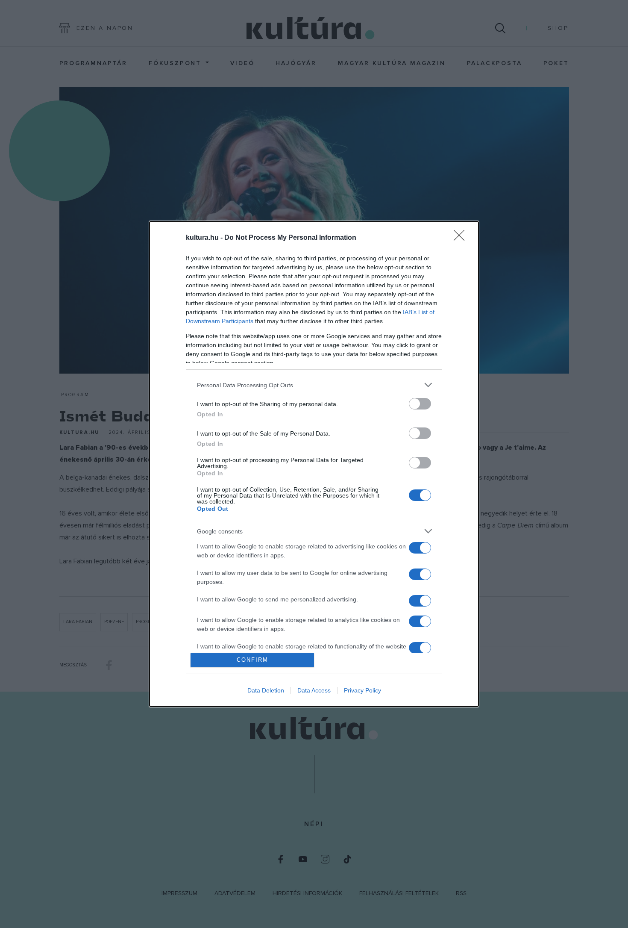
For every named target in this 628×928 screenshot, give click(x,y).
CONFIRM (252, 660)
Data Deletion (265, 690)
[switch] (420, 403)
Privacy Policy (362, 690)
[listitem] (314, 384)
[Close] (462, 238)
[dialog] (314, 463)
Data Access (314, 690)
